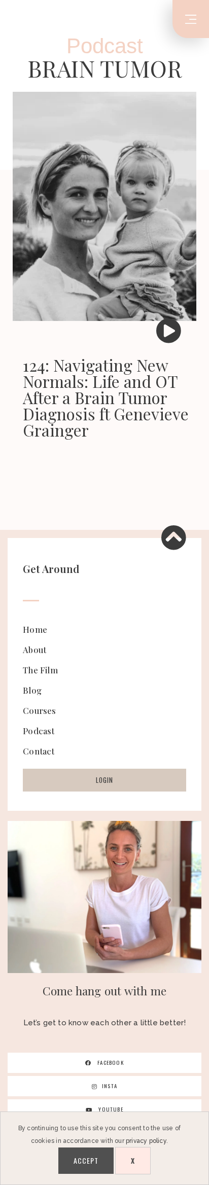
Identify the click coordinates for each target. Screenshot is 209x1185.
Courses (39, 710)
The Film (40, 669)
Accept (86, 1160)
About (34, 649)
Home (35, 629)
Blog (32, 690)
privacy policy (146, 1140)
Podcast (104, 46)
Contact (38, 751)
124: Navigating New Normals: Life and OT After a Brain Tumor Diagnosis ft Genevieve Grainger (106, 397)
